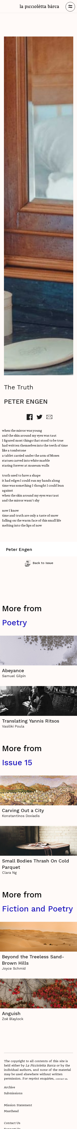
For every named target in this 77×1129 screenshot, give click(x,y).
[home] (39, 7)
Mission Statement (18, 1105)
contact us (61, 1078)
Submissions (13, 1093)
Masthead (11, 1111)
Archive (9, 1087)
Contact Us (12, 1123)
